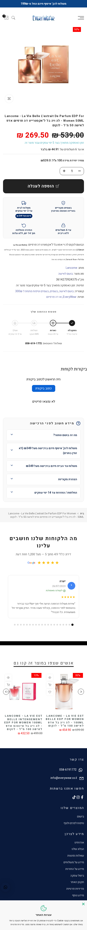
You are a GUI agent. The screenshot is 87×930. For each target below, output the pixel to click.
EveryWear (69, 297)
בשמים (54, 291)
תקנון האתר (77, 882)
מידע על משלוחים (74, 862)
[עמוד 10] (45, 625)
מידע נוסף (78, 895)
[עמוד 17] (24, 625)
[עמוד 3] (66, 625)
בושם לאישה (65, 274)
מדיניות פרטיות (75, 889)
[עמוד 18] (21, 625)
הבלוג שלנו (78, 849)
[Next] (6, 692)
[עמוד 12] (39, 625)
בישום (80, 816)
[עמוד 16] (27, 625)
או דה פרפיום (54, 297)
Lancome (71, 268)
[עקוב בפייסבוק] (82, 797)
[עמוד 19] (18, 625)
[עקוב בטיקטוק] (74, 797)
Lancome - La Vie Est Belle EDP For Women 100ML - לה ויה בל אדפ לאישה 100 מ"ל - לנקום (65, 721)
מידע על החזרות (74, 869)
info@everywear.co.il (64, 778)
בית (82, 513)
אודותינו (79, 842)
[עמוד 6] (57, 625)
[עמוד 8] (51, 625)
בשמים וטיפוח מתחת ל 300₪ (32, 291)
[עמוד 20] (15, 625)
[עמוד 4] (63, 625)
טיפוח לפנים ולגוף (74, 823)
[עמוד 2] (69, 625)
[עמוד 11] (42, 625)
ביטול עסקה (77, 876)
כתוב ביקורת (43, 388)
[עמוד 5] (60, 625)
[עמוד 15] (30, 625)
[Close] (83, 904)
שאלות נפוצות (75, 856)
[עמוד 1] (72, 625)
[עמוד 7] (54, 625)
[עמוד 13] (36, 625)
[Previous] (81, 692)
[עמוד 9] (48, 625)
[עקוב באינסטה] (78, 797)
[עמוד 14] (33, 625)
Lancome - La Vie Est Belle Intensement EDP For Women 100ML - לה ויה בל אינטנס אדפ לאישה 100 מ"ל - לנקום (23, 722)
